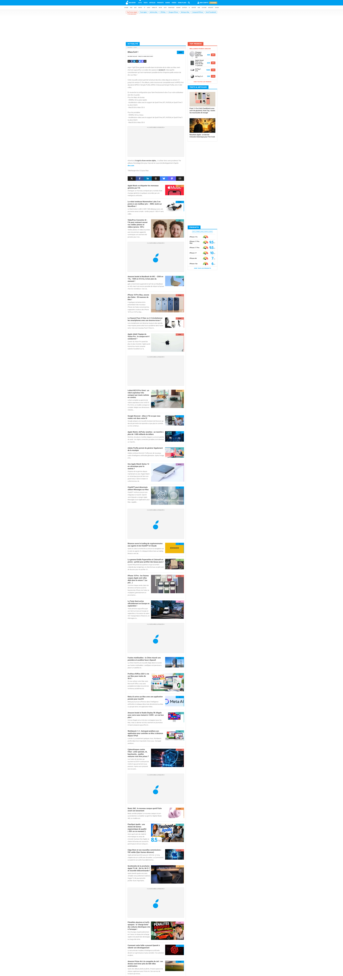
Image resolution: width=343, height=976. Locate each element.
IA (189, 7)
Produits (160, 2)
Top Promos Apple (132, 12)
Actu (140, 2)
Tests (145, 2)
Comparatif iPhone (197, 12)
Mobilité (154, 7)
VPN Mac (163, 12)
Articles (152, 2)
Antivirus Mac (153, 12)
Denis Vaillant (133, 56)
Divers (217, 7)
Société (194, 7)
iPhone (126, 7)
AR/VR (160, 7)
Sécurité (210, 7)
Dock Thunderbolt (211, 12)
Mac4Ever (130, 47)
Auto (165, 7)
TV (144, 7)
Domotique (171, 7)
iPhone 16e (193, 264)
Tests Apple (143, 12)
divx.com (131, 165)
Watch (140, 7)
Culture (204, 7)
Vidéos (174, 2)
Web (199, 7)
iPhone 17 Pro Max (194, 242)
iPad (131, 7)
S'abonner (213, 2)
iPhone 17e (193, 237)
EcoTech (184, 7)
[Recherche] (189, 2)
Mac (135, 7)
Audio (148, 7)
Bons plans (182, 2)
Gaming (178, 7)
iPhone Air (193, 258)
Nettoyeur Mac (185, 12)
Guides (167, 2)
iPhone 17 (193, 253)
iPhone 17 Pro (194, 247)
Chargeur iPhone (173, 12)
